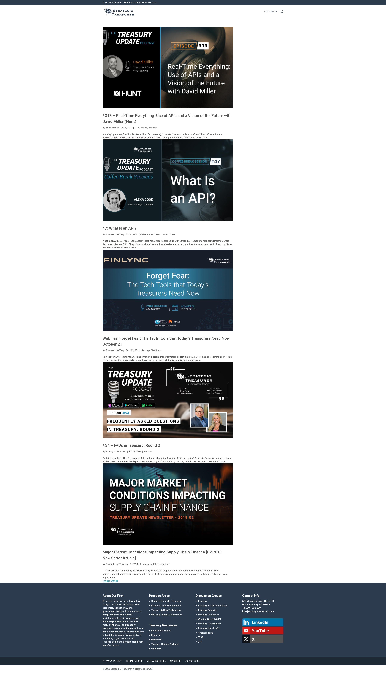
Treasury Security (207, 610)
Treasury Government (209, 623)
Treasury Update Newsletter (154, 564)
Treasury (202, 601)
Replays (146, 350)
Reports (155, 635)
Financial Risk (205, 632)
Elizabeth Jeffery (115, 234)
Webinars (156, 350)
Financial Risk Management (166, 605)
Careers (175, 661)
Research (156, 639)
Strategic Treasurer (116, 451)
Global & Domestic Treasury (166, 601)
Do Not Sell (192, 661)
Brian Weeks (112, 127)
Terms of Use (134, 661)
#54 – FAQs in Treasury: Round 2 (131, 445)
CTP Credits (140, 127)
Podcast (152, 127)
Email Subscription (161, 630)
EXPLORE (269, 11)
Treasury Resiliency (208, 614)
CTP (200, 641)
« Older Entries (110, 581)
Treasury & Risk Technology (166, 610)
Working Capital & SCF (209, 619)
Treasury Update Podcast (164, 644)
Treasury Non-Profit (208, 628)
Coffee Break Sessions (152, 234)
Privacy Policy (112, 661)
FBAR (201, 637)
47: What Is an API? (119, 228)
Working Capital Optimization (166, 614)
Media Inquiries (156, 661)
